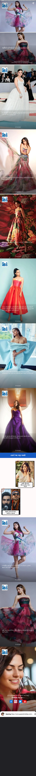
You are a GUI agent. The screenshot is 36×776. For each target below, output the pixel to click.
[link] (25, 474)
